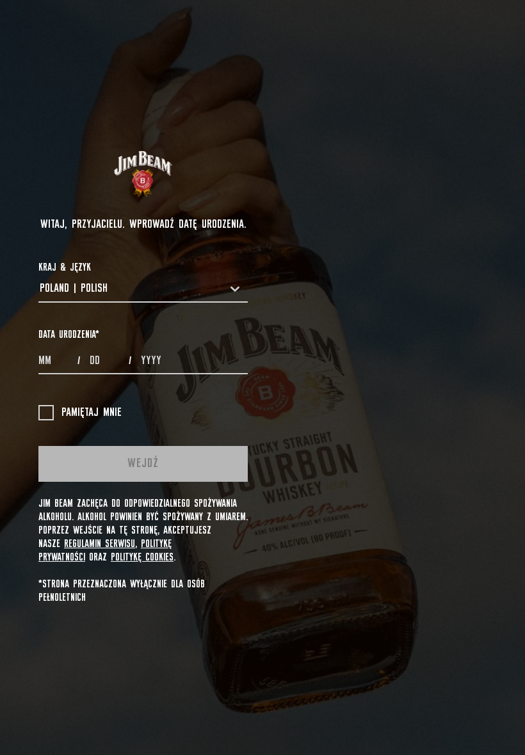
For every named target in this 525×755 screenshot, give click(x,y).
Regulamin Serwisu (99, 544)
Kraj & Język (64, 267)
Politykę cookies (142, 557)
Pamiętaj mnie (91, 412)
